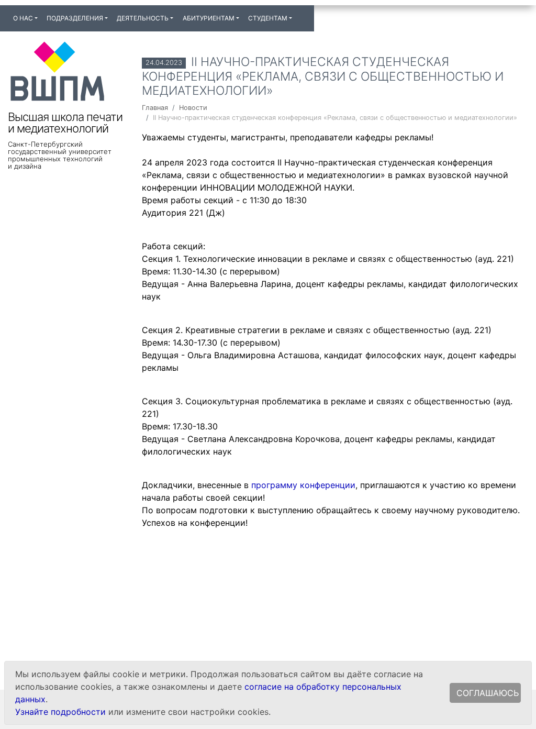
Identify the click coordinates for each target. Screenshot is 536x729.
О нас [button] (23, 18)
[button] (301, 13)
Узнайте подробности (60, 711)
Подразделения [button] (75, 18)
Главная (155, 108)
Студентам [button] (267, 18)
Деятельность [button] (143, 18)
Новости (193, 108)
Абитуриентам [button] (208, 18)
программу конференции (303, 485)
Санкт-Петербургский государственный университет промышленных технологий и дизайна (59, 155)
